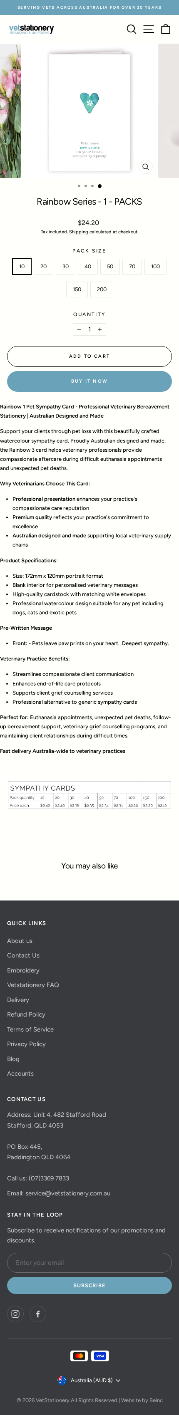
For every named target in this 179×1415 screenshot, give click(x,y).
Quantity (89, 314)
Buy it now (89, 381)
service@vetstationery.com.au (67, 1193)
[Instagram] (15, 1314)
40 (88, 266)
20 (43, 266)
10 (22, 266)
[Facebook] (38, 1314)
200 (102, 289)
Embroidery (23, 970)
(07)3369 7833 (49, 1178)
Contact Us (23, 955)
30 (65, 266)
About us (19, 941)
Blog (13, 1059)
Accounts (20, 1073)
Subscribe (89, 1285)
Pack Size (89, 251)
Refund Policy (26, 1014)
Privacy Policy (26, 1044)
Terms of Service (30, 1029)
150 (77, 289)
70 (132, 266)
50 (110, 266)
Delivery (18, 1000)
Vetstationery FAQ (33, 985)
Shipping (78, 232)
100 (155, 266)
